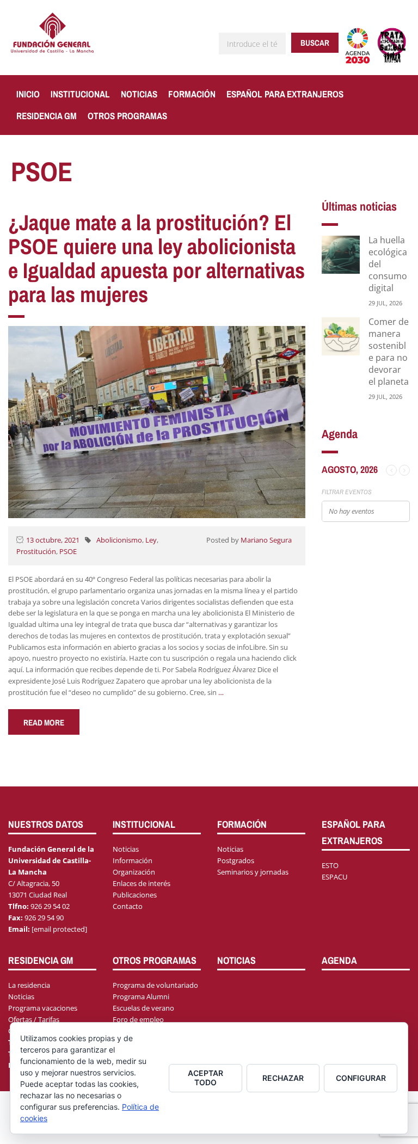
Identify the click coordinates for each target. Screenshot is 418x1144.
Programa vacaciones (42, 1008)
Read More (43, 722)
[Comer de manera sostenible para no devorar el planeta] (341, 335)
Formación (192, 94)
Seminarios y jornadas (252, 872)
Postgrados (235, 860)
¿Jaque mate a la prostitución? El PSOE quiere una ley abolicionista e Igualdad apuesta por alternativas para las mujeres (156, 258)
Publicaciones (135, 895)
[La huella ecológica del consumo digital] (341, 254)
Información (132, 860)
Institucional (80, 94)
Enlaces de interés (141, 883)
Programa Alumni (141, 996)
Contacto (128, 906)
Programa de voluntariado (155, 985)
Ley (151, 540)
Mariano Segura (266, 540)
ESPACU (334, 877)
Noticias (139, 94)
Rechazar (283, 1078)
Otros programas (127, 115)
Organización (134, 872)
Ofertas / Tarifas (33, 1019)
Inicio (28, 94)
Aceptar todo (205, 1077)
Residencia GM (46, 115)
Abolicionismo (119, 540)
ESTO (330, 865)
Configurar (361, 1078)
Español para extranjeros (284, 94)
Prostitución (36, 551)
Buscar (314, 42)
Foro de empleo (138, 1019)
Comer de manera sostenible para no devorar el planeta (388, 352)
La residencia (29, 985)
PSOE (68, 551)
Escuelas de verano (143, 1008)
